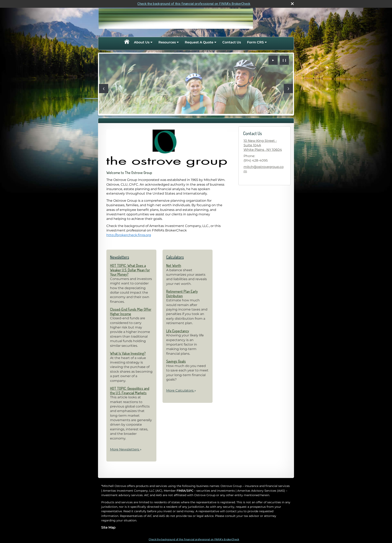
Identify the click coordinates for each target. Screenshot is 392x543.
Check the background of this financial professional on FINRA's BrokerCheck (193, 4)
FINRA (181, 490)
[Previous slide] (103, 88)
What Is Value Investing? (128, 353)
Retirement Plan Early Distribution (182, 293)
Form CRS (255, 42)
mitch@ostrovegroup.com (264, 169)
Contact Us (231, 42)
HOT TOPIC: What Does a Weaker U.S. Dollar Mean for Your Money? (130, 269)
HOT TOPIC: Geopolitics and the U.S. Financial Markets (129, 390)
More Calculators (181, 390)
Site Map (108, 527)
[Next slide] (288, 88)
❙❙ (284, 60)
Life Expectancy (177, 331)
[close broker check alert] (292, 3)
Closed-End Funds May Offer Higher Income (130, 311)
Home (126, 42)
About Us (141, 42)
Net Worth (173, 265)
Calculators (175, 257)
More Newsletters (125, 449)
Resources (167, 42)
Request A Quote (199, 42)
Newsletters (119, 257)
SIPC (190, 490)
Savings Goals (176, 361)
